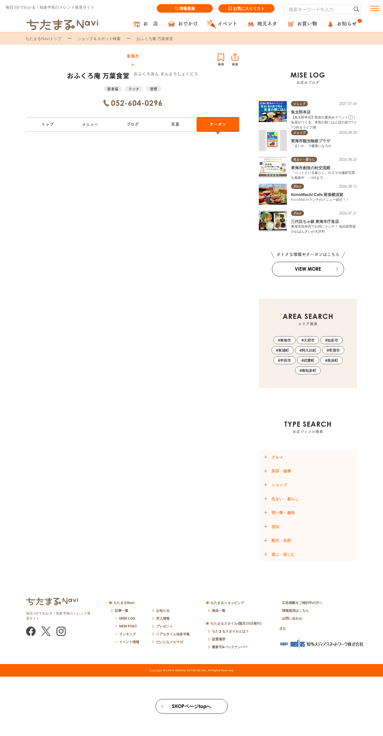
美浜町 (332, 360)
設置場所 (218, 639)
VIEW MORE (308, 269)
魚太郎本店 (301, 111)
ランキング (127, 634)
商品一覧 (218, 610)
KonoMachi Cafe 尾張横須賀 (317, 194)
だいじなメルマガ (169, 642)
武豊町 (309, 360)
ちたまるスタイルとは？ (230, 631)
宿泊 (275, 526)
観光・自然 (281, 540)
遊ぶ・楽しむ (283, 554)
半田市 (285, 360)
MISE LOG (127, 618)
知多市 (332, 340)
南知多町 (309, 370)
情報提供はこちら (295, 610)
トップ (47, 124)
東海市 (285, 340)
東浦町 (283, 350)
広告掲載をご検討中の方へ (302, 603)
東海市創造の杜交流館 (310, 167)
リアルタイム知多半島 (173, 634)
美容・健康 (281, 470)
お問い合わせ (292, 618)
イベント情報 (129, 642)
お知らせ (163, 610)
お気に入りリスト (249, 8)
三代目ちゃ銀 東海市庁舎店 (315, 221)
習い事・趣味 (283, 512)
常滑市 (334, 350)
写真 (175, 124)
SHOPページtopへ (191, 706)
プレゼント (164, 626)
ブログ (132, 124)
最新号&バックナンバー (230, 647)
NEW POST (128, 626)
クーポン (217, 124)
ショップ (279, 484)
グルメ (277, 457)
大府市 (309, 340)
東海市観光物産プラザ (310, 140)
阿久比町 (309, 350)
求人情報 (163, 618)
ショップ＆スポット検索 (99, 38)
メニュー (90, 124)
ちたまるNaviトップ (43, 38)
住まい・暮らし (285, 498)
